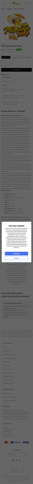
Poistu (16, 258)
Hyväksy (16, 254)
